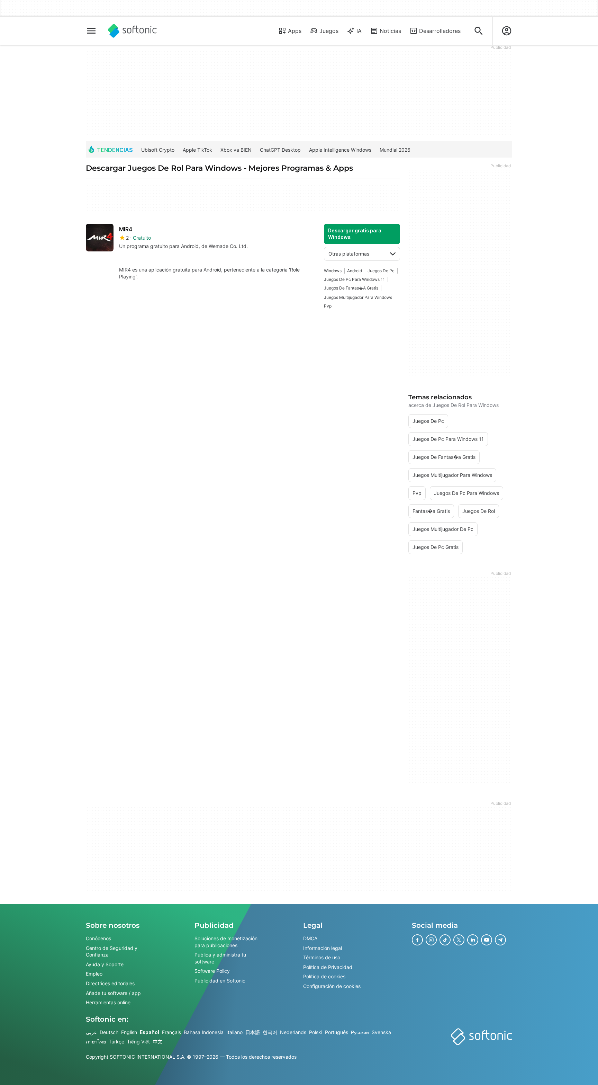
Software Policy (212, 971)
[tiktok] (445, 939)
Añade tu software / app (113, 993)
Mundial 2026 (395, 150)
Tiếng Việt (138, 1041)
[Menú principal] (91, 31)
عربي (91, 1032)
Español (149, 1032)
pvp (328, 306)
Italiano (234, 1032)
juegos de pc (381, 270)
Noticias (390, 30)
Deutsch (109, 1032)
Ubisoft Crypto (157, 150)
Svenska (381, 1032)
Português (336, 1032)
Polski (315, 1032)
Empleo (94, 974)
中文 (157, 1041)
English (129, 1032)
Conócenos (98, 938)
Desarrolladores (440, 30)
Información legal (322, 948)
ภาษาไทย (96, 1041)
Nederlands (293, 1032)
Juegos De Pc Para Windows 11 (354, 279)
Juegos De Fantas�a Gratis (351, 288)
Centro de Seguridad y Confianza (111, 951)
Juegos (328, 30)
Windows (333, 270)
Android (354, 270)
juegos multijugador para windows (358, 297)
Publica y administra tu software (220, 958)
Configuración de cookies (332, 986)
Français (171, 1032)
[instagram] (431, 939)
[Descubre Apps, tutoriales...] (478, 31)
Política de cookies (324, 976)
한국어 (270, 1032)
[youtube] (486, 939)
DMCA (310, 938)
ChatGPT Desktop (280, 150)
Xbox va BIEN (236, 150)
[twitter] (458, 939)
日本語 (252, 1032)
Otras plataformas (348, 254)
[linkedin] (472, 939)
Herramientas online (108, 1002)
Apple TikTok (197, 150)
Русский (360, 1032)
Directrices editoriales (110, 983)
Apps (294, 30)
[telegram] (500, 939)
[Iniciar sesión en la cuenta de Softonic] (506, 31)
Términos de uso (321, 957)
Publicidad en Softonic (219, 981)
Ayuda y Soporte (105, 964)
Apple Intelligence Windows (340, 150)
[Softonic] (132, 31)
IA (359, 30)
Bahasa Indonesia (204, 1032)
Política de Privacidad (327, 967)
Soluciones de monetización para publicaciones (225, 941)
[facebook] (417, 939)
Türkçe (116, 1041)
